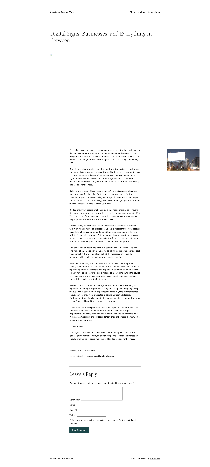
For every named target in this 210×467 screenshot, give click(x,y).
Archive (141, 12)
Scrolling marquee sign (87, 356)
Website (73, 415)
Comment (74, 400)
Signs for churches (106, 356)
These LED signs (110, 172)
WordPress (155, 458)
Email (72, 410)
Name (72, 405)
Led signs (73, 356)
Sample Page (154, 12)
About (133, 12)
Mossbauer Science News (62, 12)
